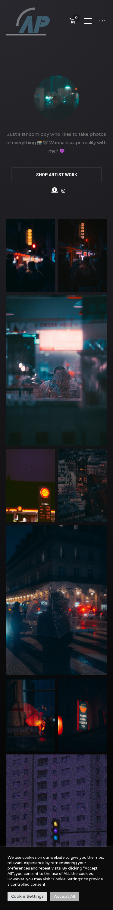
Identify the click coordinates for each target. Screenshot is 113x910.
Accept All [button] (64, 896)
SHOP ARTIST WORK (56, 174)
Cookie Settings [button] (27, 896)
